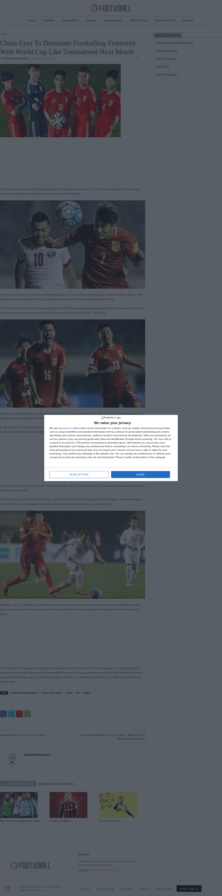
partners (67, 428)
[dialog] (111, 448)
